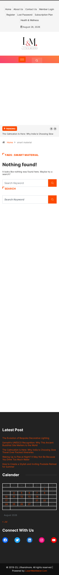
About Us (18, 9)
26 (21, 504)
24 (6, 504)
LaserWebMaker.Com (36, 570)
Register (10, 14)
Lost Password (24, 14)
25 (14, 504)
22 (44, 500)
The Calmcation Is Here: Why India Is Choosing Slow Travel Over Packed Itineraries (29, 451)
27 (29, 504)
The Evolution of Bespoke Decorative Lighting (25, 438)
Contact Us (31, 9)
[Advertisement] (29, 97)
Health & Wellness (30, 20)
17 (6, 500)
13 (29, 496)
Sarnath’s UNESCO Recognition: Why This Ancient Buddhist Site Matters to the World (27, 444)
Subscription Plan (44, 14)
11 (14, 496)
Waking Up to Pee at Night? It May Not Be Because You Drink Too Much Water (28, 458)
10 (6, 496)
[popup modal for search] (37, 60)
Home (8, 9)
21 (37, 500)
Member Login (46, 9)
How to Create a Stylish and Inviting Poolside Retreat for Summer (29, 465)
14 (37, 496)
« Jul (4, 521)
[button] (51, 128)
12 (21, 496)
